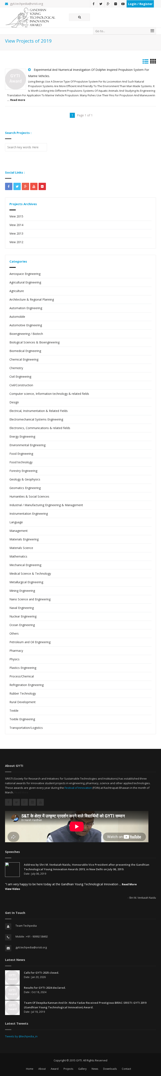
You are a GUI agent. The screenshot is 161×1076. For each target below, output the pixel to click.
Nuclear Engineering (22, 616)
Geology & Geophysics (24, 479)
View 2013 (16, 233)
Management (18, 531)
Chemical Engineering (23, 359)
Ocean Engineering (22, 625)
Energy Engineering (22, 436)
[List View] (145, 62)
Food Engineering (21, 454)
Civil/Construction (21, 385)
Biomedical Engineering (25, 351)
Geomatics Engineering (25, 488)
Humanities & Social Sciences (29, 496)
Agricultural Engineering (25, 282)
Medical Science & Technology (30, 573)
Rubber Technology (22, 693)
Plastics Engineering (22, 668)
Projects (68, 1069)
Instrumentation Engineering (28, 514)
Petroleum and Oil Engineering (30, 642)
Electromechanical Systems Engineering (36, 419)
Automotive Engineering (25, 325)
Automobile (17, 317)
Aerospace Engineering (24, 274)
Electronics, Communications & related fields (39, 428)
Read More (21, 792)
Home (29, 1069)
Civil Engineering (20, 377)
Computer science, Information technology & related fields (49, 394)
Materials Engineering (24, 539)
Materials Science (21, 548)
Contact (126, 1069)
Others (14, 633)
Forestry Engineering (23, 471)
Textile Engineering (22, 719)
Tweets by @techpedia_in (21, 1036)
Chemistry (16, 368)
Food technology (20, 462)
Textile (13, 711)
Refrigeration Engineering (26, 685)
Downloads (110, 1069)
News (95, 1069)
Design (14, 402)
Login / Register (140, 4)
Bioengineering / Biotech (26, 334)
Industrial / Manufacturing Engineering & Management (46, 505)
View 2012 (16, 242)
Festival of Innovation (78, 788)
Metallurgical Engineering (26, 582)
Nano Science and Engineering (30, 599)
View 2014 (16, 225)
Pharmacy (16, 651)
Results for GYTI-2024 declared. (45, 988)
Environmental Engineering (27, 445)
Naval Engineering (21, 608)
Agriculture (16, 291)
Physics (14, 659)
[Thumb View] (153, 62)
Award (54, 1069)
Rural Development (22, 702)
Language (16, 522)
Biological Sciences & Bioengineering (34, 342)
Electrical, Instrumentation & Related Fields (38, 411)
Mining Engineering (22, 591)
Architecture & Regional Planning (31, 299)
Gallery (82, 1069)
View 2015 (16, 216)
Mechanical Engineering (25, 565)
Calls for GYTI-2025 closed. (41, 972)
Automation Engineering (25, 308)
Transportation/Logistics (26, 728)
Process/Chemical (21, 676)
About (42, 1069)
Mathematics (18, 556)
